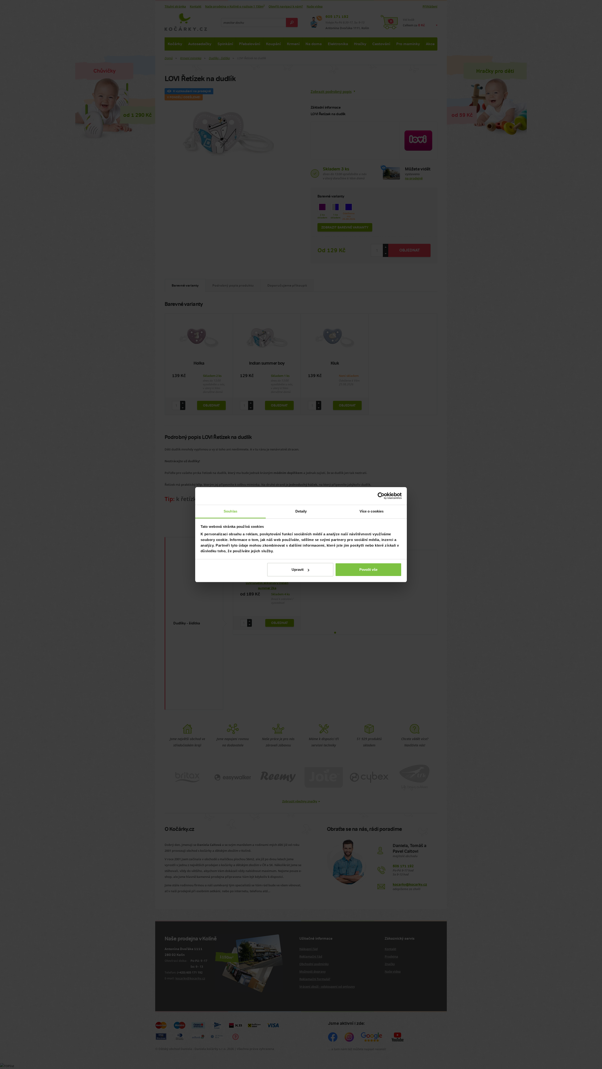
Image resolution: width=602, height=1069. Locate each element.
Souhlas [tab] (230, 511)
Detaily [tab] (301, 511)
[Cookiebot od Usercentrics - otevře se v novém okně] (381, 495)
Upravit (298, 570)
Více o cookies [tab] (372, 511)
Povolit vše (368, 570)
